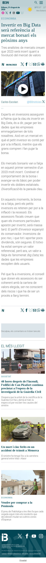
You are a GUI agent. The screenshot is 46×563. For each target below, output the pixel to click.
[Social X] (6, 13)
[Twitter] (22, 64)
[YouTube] (18, 13)
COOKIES (4, 553)
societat (6, 376)
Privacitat (23, 560)
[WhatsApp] (39, 64)
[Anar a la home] (3, 13)
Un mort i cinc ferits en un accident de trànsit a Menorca (20, 448)
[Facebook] (10, 13)
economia (8, 18)
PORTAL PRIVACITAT (35, 553)
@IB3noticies (34, 102)
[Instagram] (14, 13)
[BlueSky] (22, 13)
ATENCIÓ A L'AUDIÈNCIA (14, 553)
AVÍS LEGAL (25, 553)
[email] (34, 64)
